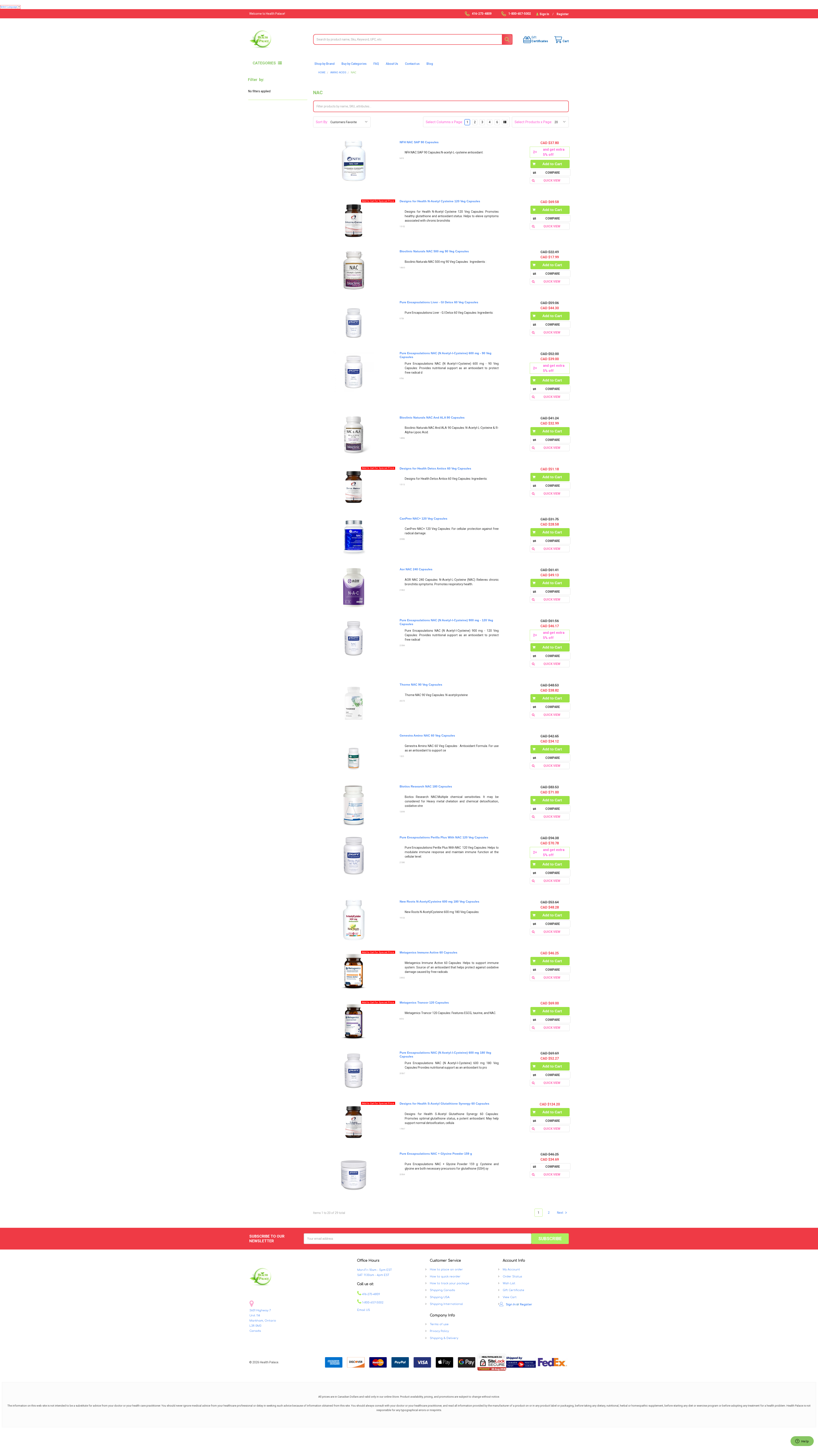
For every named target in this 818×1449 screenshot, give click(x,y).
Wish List (509, 1283)
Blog (429, 63)
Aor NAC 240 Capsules (416, 569)
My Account (511, 1269)
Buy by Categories (354, 63)
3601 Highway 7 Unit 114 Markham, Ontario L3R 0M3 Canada (262, 1320)
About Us (392, 63)
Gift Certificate (513, 1290)
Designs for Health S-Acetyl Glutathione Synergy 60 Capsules (444, 1103)
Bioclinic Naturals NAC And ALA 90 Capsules (432, 417)
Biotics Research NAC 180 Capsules (426, 786)
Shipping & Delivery (444, 1338)
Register (563, 14)
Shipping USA (439, 1297)
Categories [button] (264, 63)
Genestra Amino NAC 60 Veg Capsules (427, 735)
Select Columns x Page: (444, 122)
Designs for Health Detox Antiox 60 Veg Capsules (435, 468)
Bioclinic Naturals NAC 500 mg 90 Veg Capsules (434, 251)
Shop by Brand (324, 63)
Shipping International (446, 1304)
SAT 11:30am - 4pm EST (373, 1275)
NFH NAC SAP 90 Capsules (419, 142)
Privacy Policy (439, 1331)
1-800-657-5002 (372, 1302)
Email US (363, 1310)
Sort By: (322, 122)
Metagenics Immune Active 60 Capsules (428, 952)
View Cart (510, 1297)
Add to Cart (552, 164)
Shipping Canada (442, 1290)
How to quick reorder (445, 1276)
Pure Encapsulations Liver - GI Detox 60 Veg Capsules (439, 302)
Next (560, 1212)
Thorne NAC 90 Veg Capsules (421, 684)
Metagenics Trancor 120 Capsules (424, 1002)
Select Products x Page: (533, 122)
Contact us (412, 63)
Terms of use (439, 1324)
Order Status (512, 1276)
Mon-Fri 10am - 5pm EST (374, 1269)
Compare (552, 172)
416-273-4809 (370, 1294)
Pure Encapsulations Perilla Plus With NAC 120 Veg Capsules (444, 837)
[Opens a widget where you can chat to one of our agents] (802, 1441)
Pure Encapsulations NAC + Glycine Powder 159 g (436, 1153)
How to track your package (449, 1283)
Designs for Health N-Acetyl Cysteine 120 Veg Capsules (440, 201)
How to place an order (446, 1269)
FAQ (376, 63)
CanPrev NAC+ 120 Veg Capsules (423, 518)
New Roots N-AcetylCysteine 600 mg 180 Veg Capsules (439, 901)
